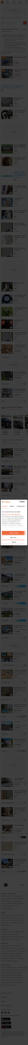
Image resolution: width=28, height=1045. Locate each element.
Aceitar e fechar (14, 533)
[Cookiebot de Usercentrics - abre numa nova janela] (19, 502)
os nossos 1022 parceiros (12, 514)
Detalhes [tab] (12, 506)
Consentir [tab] (4, 506)
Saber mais (13, 537)
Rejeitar (14, 542)
